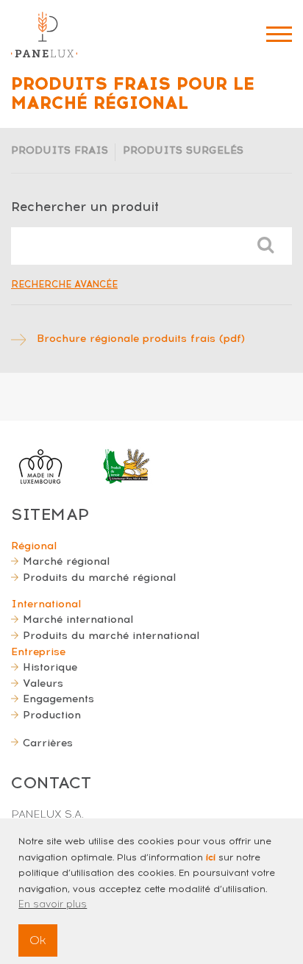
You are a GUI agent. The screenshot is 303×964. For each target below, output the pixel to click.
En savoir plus (52, 904)
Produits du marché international (111, 635)
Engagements (58, 698)
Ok (37, 940)
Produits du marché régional (99, 577)
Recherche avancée (64, 284)
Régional (34, 545)
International (46, 603)
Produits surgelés (183, 150)
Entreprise (38, 651)
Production (52, 714)
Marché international (78, 619)
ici (210, 857)
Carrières (48, 742)
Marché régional (66, 561)
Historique (50, 667)
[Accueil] (44, 34)
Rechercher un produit (85, 206)
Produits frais (59, 150)
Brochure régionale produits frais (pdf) (141, 338)
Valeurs (43, 683)
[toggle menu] (279, 34)
